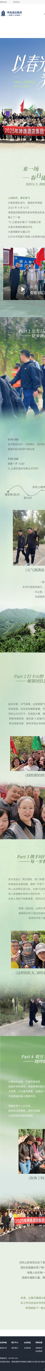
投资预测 (39, 1351)
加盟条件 (39, 1348)
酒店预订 (15, 1348)
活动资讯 (16, 2)
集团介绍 (3, 1348)
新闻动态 (3, 2)
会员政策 (27, 1348)
